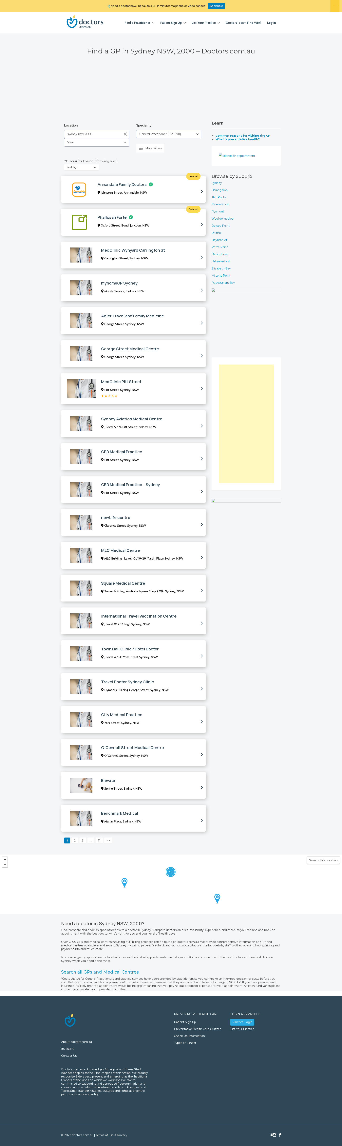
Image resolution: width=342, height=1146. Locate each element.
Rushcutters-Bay (223, 283)
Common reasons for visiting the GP (243, 135)
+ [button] (5, 859)
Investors (67, 1049)
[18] (167, 868)
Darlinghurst (220, 254)
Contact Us (69, 1055)
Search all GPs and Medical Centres (100, 972)
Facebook (280, 1135)
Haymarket (219, 240)
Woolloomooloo (223, 218)
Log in (271, 23)
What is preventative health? (238, 139)
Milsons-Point (221, 275)
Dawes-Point (221, 225)
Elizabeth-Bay (221, 268)
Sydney (217, 183)
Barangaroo (220, 190)
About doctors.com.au (76, 1042)
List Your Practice (204, 23)
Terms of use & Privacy (111, 1135)
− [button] (5, 864)
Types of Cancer (185, 1043)
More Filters (153, 148)
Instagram (274, 1135)
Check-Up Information (189, 1036)
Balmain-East (221, 261)
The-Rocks (219, 197)
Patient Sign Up (171, 23)
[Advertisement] (171, 91)
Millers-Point (220, 204)
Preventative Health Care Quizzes (197, 1029)
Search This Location (323, 860)
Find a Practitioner (137, 23)
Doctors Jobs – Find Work (243, 23)
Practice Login (242, 1022)
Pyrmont (218, 211)
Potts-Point (220, 247)
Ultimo (216, 233)
